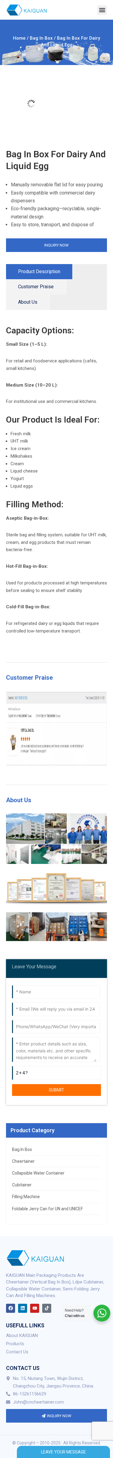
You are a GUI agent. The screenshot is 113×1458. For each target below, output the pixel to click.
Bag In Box (41, 38)
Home (19, 38)
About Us (27, 302)
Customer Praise (36, 286)
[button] (102, 10)
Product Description (39, 271)
